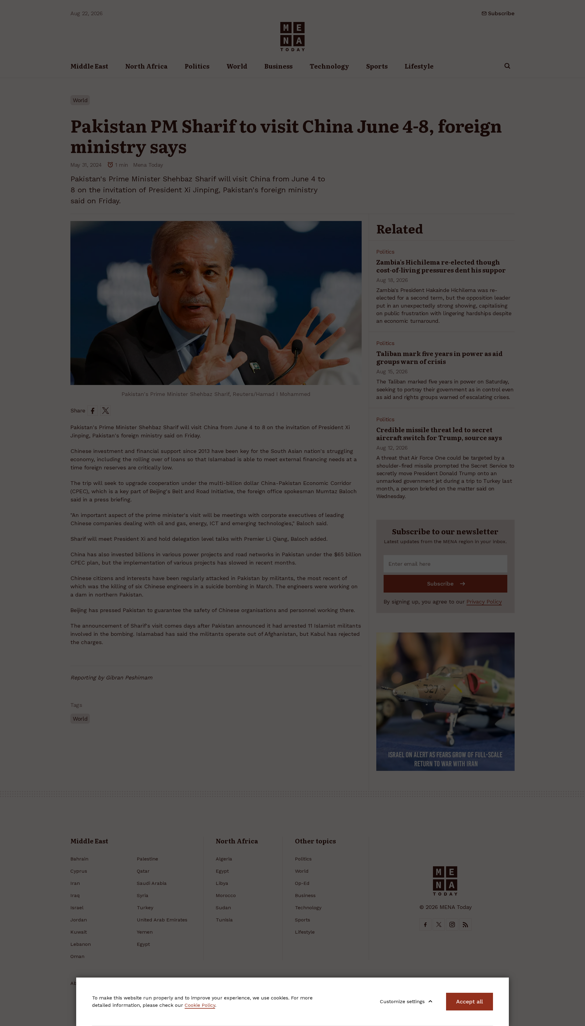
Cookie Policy (200, 1005)
